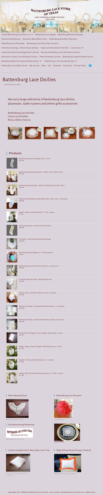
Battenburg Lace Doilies (13, 84)
